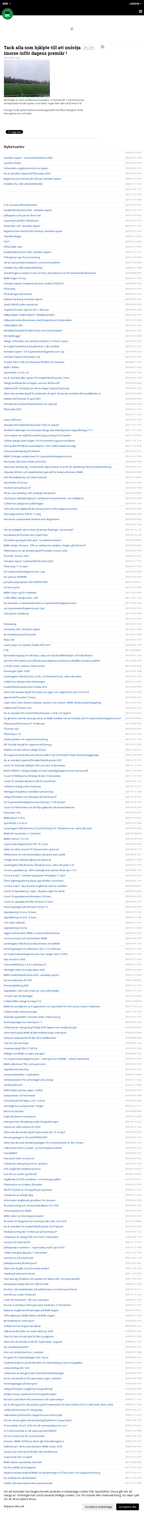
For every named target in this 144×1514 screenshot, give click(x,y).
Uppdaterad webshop (16, 1069)
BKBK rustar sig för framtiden (20, 592)
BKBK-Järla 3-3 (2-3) (14, 817)
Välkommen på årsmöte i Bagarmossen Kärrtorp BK (33, 1415)
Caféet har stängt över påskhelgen (24, 503)
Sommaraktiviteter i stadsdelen (21, 1074)
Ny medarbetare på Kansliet (20, 634)
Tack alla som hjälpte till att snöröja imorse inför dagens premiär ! (42, 50)
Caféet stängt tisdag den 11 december (25, 1252)
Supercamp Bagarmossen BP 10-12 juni (26, 844)
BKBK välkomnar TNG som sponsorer (25, 1064)
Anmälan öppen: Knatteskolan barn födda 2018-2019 (34, 283)
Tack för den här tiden (16, 1043)
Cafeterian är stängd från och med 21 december (31, 1237)
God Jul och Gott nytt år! (17, 1242)
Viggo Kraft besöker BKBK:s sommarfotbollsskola (31, 933)
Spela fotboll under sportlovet (21, 304)
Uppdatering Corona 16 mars (20, 912)
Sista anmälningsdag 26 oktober (22, 451)
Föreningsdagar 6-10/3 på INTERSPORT (25, 1137)
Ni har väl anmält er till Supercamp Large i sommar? (33, 1378)
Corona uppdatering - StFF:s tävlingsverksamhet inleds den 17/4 (40, 870)
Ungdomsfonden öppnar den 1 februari (26, 309)
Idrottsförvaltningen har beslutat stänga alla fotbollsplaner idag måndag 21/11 (48, 430)
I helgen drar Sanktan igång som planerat (27, 859)
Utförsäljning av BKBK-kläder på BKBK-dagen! (29, 1315)
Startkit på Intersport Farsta (19, 1273)
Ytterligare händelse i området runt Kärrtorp (29, 791)
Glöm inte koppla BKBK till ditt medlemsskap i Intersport (35, 1032)
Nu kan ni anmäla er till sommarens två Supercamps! (34, 1399)
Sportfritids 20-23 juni (16, 482)
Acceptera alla (127, 1507)
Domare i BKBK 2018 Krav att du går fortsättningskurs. (34, 1441)
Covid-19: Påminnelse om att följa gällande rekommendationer (39, 807)
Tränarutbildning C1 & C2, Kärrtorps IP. (25, 964)
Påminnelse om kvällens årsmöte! (23, 1184)
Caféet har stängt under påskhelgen (24, 681)
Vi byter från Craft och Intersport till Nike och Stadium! (34, 362)
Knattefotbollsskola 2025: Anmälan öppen (27, 252)
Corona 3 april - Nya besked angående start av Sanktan (35, 886)
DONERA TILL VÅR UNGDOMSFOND (23, 184)
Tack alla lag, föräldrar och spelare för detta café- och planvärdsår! (42, 1279)
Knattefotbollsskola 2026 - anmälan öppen (28, 210)
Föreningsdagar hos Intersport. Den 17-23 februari (32, 948)
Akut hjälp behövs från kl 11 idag (22, 514)
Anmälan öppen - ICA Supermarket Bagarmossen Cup (34, 351)
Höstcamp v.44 (12, 812)
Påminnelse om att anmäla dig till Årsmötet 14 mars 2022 (36, 550)
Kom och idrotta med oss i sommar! (24, 1352)
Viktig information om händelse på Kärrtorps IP (30, 797)
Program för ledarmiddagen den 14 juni (26, 1357)
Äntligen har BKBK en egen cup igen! (24, 1053)
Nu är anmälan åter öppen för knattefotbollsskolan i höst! (36, 377)
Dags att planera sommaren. (20, 1116)
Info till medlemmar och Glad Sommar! (25, 477)
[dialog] (72, 1499)
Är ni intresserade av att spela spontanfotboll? (30, 1430)
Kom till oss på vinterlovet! (18, 1258)
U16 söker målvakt (14, 922)
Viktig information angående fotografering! (28, 1389)
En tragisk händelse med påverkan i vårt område (31, 346)
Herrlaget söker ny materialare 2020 (24, 969)
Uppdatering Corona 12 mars (20, 917)
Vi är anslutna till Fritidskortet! (20, 205)
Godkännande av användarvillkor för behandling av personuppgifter (43, 1362)
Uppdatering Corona (15, 928)
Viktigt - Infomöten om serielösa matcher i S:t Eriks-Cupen (36, 341)
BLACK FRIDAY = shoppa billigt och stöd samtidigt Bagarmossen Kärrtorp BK (46, 770)
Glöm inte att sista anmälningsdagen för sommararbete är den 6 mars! (44, 1142)
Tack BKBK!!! (10, 1153)
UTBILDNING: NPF (13, 325)
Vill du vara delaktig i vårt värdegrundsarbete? (30, 493)
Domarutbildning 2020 (16, 985)
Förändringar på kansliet (18, 294)
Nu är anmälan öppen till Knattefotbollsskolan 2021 (33, 760)
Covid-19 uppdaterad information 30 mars (27, 896)
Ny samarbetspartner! (16, 1347)
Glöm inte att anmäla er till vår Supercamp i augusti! (33, 1341)
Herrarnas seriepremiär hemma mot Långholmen (32, 519)
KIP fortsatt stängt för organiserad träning (27, 744)
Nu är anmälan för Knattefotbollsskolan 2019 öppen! (33, 1226)
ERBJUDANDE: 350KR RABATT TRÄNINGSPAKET (29, 315)
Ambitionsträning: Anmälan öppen (23, 299)
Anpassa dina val (14, 1506)
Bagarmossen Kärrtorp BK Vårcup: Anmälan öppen (32, 178)
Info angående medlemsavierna (22, 1168)
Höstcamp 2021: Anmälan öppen (22, 629)
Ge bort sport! (12, 587)
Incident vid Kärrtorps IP (17, 487)
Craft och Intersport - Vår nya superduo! (26, 1299)
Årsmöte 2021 (11, 728)
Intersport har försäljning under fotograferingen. (31, 1121)
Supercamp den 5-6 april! (18, 1457)
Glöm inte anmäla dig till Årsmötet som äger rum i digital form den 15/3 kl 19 (46, 692)
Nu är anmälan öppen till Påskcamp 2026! (27, 173)
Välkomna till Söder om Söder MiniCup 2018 (28, 1331)
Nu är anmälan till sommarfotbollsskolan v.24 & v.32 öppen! (37, 713)
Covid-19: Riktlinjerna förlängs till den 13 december (32, 776)
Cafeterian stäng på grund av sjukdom (25, 1163)
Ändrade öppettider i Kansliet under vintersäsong (32, 1017)
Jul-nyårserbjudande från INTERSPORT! (26, 582)
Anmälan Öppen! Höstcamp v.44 (22, 356)
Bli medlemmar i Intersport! (19, 1320)
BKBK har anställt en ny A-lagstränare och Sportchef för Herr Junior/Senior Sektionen (52, 1006)
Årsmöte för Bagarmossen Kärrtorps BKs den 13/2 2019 (35, 1221)
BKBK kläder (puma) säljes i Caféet (23, 1090)
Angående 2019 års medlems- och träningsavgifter (32, 1179)
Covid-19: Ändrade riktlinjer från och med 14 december (34, 765)
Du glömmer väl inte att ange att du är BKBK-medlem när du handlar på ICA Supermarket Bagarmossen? (62, 718)
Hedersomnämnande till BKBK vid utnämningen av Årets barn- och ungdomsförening (52, 1472)
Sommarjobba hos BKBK (17, 1210)
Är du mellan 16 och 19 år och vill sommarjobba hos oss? (36, 1425)
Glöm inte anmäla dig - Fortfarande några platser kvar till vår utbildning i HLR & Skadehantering (57, 466)
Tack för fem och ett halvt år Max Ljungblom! (29, 1336)
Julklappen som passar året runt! (22, 215)
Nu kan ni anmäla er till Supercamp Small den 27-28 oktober (37, 1305)
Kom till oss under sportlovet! (20, 1174)
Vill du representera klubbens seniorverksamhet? (32, 262)
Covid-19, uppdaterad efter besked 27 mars (28, 901)
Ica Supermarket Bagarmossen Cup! (24, 608)
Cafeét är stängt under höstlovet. (22, 786)
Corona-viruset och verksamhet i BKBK (25, 938)
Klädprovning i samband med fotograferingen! (30, 1394)
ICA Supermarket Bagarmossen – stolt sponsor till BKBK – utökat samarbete (46, 1058)
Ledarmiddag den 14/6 (16, 1368)
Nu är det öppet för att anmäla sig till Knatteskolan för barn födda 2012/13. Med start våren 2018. (58, 1404)
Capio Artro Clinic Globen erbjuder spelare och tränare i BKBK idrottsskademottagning (52, 702)
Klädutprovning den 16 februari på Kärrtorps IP (30, 1231)
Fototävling (10, 624)
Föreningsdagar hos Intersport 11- (23, 1022)
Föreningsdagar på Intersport (20, 1383)
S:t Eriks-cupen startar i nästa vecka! (24, 666)
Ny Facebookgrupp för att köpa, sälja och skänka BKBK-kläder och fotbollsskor (48, 655)
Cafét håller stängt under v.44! (21, 597)
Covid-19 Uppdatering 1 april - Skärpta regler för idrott (34, 891)
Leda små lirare (12, 419)
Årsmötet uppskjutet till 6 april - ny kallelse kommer (33, 540)
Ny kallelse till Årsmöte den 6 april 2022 (26, 535)
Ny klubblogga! (12, 336)
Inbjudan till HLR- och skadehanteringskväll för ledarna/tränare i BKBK (43, 472)
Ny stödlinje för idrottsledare (20, 1478)
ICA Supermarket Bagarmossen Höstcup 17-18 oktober (34, 802)
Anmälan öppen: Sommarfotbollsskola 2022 (28, 561)
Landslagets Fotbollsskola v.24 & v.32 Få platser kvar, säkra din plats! (43, 676)
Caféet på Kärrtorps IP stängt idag (23, 1409)
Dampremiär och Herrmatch (19, 1095)
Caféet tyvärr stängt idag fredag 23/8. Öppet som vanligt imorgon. (41, 1027)
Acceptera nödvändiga (98, 1507)
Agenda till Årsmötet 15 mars (20, 697)
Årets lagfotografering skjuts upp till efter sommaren (34, 880)
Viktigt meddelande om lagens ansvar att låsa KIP (32, 383)
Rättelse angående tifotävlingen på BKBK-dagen (31, 1310)
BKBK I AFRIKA (11, 367)
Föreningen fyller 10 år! (17, 671)
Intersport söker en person (19, 1158)
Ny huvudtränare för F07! (18, 980)
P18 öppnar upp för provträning (22, 257)
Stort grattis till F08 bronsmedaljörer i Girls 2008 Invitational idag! (40, 446)
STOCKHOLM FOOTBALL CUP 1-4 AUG (24, 1100)
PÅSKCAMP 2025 (13, 246)
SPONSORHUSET (13, 1085)
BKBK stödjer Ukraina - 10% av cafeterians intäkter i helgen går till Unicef (45, 545)
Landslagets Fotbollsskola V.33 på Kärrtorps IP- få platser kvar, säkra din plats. (48, 828)
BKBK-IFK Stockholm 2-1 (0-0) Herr (22, 833)
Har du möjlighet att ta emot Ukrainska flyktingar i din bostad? (39, 529)
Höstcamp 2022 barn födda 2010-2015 (25, 461)
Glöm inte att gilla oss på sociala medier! (26, 1268)
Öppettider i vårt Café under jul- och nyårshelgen (31, 990)
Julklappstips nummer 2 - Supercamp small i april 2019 (34, 1247)
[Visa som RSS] (102, 47)
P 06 (6, 650)
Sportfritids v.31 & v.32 (16, 372)
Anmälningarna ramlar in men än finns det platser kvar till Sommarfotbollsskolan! (50, 273)
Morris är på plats (14, 1111)
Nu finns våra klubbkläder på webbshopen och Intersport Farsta (40, 1289)
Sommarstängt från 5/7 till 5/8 (20, 1048)
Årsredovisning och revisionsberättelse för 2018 (31, 1205)
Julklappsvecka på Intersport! (20, 1263)
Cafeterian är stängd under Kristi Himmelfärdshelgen (34, 1373)
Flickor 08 (9, 639)
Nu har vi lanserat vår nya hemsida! (24, 1436)
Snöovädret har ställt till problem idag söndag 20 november (37, 435)
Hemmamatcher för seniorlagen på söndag (28, 1079)
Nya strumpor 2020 (14, 959)
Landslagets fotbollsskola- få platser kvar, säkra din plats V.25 (39, 865)
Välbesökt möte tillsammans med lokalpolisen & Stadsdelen (38, 320)
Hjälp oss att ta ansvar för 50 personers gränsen (31, 849)
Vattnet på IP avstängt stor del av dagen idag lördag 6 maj (36, 388)
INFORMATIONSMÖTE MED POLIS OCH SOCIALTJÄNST (33, 330)
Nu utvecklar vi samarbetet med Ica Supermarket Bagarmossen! (40, 603)
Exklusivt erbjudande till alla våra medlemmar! (30, 1038)
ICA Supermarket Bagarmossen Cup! (24, 571)
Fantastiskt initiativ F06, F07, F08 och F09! (26, 1284)
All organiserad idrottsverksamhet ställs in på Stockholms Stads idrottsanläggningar (51, 755)
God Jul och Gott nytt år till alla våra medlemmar (31, 1451)
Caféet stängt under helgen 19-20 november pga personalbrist (39, 440)
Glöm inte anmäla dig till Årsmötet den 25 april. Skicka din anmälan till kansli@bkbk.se (52, 393)
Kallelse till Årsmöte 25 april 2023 (22, 398)
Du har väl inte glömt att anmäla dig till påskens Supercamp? (38, 1420)
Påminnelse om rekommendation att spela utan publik (34, 854)
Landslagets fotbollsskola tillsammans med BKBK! (32, 943)
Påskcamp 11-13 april (16, 566)
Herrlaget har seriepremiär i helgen (24, 1106)
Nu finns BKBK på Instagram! (20, 1467)
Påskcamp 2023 (12, 409)
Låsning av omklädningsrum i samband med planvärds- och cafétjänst (43, 498)
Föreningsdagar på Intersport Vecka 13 (26, 907)
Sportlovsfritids (12, 163)
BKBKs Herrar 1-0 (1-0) (16, 838)
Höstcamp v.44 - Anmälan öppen (22, 226)
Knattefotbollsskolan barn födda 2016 (25, 687)
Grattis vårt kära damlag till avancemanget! (28, 1483)
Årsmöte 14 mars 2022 (16, 556)
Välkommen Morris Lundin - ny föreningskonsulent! (33, 1148)
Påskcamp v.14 (12, 734)
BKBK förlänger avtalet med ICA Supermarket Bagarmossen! (38, 456)
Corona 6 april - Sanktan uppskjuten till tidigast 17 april (34, 875)
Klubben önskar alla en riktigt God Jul (25, 749)
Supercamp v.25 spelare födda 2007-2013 (27, 645)
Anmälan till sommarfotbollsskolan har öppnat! (30, 404)
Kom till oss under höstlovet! (20, 1294)
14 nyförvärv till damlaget (18, 996)
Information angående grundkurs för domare (29, 1200)
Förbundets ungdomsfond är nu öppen (26, 168)
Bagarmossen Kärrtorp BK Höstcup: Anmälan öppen (33, 231)
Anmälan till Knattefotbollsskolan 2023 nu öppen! (31, 425)
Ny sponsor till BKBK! (15, 577)
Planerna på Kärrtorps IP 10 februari (24, 723)
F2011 (7, 241)
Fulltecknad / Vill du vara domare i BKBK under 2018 (33, 1446)
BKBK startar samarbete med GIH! (23, 1462)
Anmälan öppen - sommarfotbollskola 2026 (28, 157)
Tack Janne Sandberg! (16, 613)
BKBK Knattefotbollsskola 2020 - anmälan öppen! (31, 975)
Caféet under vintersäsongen (21, 1011)
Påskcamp (10, 288)
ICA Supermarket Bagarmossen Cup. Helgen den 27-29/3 (36, 954)
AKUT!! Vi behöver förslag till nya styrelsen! (28, 1189)
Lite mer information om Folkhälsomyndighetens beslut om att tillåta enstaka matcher (52, 660)
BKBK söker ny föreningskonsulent (23, 1216)
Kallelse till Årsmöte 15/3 (18, 707)
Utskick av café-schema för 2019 (22, 1127)
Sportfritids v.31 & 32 (15, 823)
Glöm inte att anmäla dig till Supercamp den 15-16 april (34, 1132)
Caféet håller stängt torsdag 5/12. (23, 1001)
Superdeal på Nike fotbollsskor (21, 220)
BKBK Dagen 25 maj (15, 278)
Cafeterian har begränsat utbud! (22, 1326)
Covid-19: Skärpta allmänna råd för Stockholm (30, 781)
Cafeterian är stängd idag (18, 1195)
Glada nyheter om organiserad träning (26, 739)
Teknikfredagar (12, 236)
